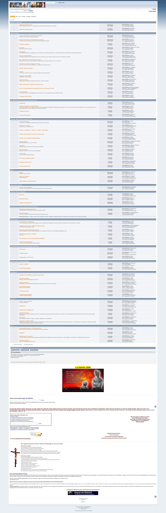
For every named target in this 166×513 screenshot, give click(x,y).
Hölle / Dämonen (23, 79)
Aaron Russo (133, 79)
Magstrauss (133, 59)
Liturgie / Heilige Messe (25, 55)
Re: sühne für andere (127, 130)
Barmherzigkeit (23, 141)
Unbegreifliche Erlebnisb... (128, 194)
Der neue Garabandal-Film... (129, 291)
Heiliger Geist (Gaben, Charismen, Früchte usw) (31, 134)
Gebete (21, 172)
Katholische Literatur (24, 286)
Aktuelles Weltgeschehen (25, 29)
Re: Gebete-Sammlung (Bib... (129, 187)
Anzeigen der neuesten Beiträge (17, 356)
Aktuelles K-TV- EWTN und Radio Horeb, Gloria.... (32, 275)
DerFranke (133, 28)
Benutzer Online (34, 350)
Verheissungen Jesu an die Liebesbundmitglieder (32, 238)
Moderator (133, 43)
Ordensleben (22, 153)
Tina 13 (132, 39)
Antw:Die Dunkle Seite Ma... (129, 162)
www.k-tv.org (32, 434)
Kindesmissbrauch (24, 111)
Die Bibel (21, 47)
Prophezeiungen (23, 253)
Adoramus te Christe (135, 47)
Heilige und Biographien (25, 202)
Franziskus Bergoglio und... (128, 36)
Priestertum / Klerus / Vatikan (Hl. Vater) (29, 63)
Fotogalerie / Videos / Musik (26, 321)
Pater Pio (21, 194)
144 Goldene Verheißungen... (129, 238)
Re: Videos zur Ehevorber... (128, 60)
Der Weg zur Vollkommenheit (26, 158)
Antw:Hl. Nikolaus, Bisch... (128, 279)
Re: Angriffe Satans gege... (128, 268)
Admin (132, 24)
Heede (79, 216)
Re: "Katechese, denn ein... (128, 40)
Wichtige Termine (23, 282)
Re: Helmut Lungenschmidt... (129, 138)
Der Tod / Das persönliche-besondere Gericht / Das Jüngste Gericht (36, 88)
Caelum (132, 308)
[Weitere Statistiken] (14, 357)
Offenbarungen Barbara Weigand (27, 234)
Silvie (132, 193)
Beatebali (133, 149)
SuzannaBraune (41, 354)
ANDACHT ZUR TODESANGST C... (131, 88)
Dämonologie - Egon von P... (129, 80)
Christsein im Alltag (24, 125)
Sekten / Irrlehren (23, 264)
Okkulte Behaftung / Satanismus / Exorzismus (31, 84)
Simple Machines (88, 506)
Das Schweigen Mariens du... (129, 198)
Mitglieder (22, 332)
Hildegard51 (133, 161)
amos (132, 121)
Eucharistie (22, 51)
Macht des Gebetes (24, 176)
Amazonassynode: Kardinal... (129, 283)
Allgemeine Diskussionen (25, 24)
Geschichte (22, 306)
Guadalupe (42, 216)
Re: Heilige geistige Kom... (128, 134)
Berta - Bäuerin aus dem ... (128, 287)
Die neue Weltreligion (24, 115)
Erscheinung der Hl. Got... (128, 209)
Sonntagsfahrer (134, 320)
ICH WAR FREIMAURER (128, 146)
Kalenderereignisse (24, 278)
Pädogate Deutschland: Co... (129, 111)
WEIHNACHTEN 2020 (127, 332)
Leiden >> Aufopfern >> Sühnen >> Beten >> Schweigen (33, 130)
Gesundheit (22, 317)
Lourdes (34, 216)
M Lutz (132, 63)
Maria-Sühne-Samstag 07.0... (129, 56)
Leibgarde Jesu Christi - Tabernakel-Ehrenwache (31, 226)
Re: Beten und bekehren (128, 84)
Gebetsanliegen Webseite (25, 187)
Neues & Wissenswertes (25, 301)
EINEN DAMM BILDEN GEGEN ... (130, 226)
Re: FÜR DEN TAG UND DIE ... (129, 295)
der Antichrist (125, 253)
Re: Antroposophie (127, 264)
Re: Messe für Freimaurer (128, 25)
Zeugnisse (22, 145)
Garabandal (55, 216)
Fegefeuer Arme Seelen (25, 75)
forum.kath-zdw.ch (58, 481)
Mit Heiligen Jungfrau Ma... (128, 158)
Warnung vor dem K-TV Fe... (129, 275)
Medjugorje (51, 216)
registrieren (28, 9)
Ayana (132, 153)
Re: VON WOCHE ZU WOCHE (129, 126)
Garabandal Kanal (134, 212)
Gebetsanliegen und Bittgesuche (27, 181)
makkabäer (133, 67)
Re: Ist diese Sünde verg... (128, 52)
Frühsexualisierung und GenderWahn (28, 106)
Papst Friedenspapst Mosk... (129, 213)
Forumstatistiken (24, 350)
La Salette (31, 216)
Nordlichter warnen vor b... (128, 249)
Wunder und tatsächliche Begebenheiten (29, 138)
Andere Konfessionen (24, 166)
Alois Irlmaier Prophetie (128, 257)
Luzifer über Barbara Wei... (128, 222)
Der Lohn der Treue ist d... (128, 72)
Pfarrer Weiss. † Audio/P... (128, 96)
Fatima (38, 216)
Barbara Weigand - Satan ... (128, 234)
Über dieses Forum (24, 340)
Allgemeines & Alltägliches (26, 310)
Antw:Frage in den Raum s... (129, 313)
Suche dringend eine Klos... (128, 154)
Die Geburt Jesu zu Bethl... (128, 306)
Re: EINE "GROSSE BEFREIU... (130, 302)
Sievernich (46, 216)
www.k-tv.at (33, 435)
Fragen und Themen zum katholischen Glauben (31, 39)
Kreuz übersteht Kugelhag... (129, 322)
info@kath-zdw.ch (15, 479)
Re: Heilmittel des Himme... (128, 318)
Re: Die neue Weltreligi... (128, 115)
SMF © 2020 (82, 506)
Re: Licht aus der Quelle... (128, 48)
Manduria (60, 216)
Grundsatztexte (23, 91)
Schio (69, 216)
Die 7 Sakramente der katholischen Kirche (30, 59)
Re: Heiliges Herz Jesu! (128, 173)
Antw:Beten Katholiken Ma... (129, 336)
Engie (132, 137)
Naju (76, 216)
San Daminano (65, 216)
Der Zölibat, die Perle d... (128, 64)
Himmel (21, 71)
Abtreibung (22, 103)
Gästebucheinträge (24, 313)
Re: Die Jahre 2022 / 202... (128, 29)
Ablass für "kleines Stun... (128, 76)
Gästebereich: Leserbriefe (26, 336)
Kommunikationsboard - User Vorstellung (30, 328)
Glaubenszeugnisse (24, 44)
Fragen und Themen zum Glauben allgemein (30, 35)
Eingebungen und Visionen (26, 257)
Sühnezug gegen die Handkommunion (29, 230)
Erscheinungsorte (23, 213)
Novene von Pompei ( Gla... (129, 44)
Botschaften (22, 249)
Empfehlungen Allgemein (25, 294)
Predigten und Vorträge (25, 96)
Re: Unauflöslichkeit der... (128, 150)
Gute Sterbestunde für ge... (128, 181)
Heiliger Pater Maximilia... (128, 202)
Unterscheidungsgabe (25, 268)
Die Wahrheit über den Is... (128, 166)
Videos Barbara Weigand (25, 242)
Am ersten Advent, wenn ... (128, 328)
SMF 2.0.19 (78, 506)
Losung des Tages (24, 121)
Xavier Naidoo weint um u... (128, 107)
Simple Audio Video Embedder (83, 507)
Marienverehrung (23, 198)
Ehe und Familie (23, 149)
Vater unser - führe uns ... (128, 92)
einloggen (22, 9)
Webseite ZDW (61, 2)
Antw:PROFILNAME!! (127, 340)
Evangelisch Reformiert (25, 162)
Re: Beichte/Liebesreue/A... (128, 68)
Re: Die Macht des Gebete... (129, 177)
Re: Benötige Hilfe (126, 310)
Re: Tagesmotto (126, 122)
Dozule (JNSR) (83, 216)
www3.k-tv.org (32, 432)
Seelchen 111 (133, 312)
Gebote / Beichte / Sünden (26, 68)
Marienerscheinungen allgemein (27, 209)
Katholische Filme (24, 291)
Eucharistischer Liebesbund (26, 221)
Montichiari (73, 216)
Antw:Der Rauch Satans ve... (129, 230)
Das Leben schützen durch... (129, 103)
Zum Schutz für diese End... (129, 142)
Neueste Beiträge (15, 350)
